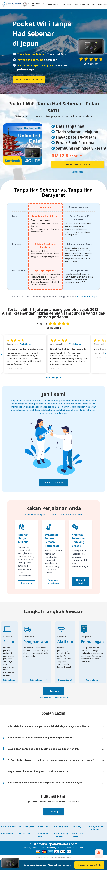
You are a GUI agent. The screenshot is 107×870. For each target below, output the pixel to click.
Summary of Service (43, 834)
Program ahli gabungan (97, 827)
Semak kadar (78, 171)
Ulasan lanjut (52, 377)
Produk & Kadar (10, 826)
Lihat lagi (53, 690)
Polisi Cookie (26, 833)
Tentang (77, 826)
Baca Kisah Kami (53, 482)
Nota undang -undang (62, 834)
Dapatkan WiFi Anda (29, 79)
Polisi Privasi (8, 833)
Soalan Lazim (44, 826)
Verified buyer (25, 344)
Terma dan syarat (78, 834)
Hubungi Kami (80, 582)
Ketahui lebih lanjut (87, 296)
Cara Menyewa (27, 826)
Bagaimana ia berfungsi (53, 582)
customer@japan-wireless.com (53, 844)
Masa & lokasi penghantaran (53, 697)
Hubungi (53, 811)
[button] (4, 354)
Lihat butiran (26, 583)
